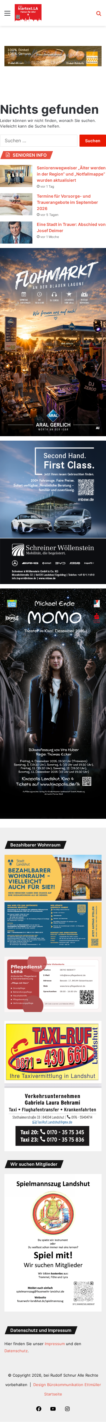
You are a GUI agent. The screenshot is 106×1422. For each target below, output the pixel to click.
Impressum (55, 1343)
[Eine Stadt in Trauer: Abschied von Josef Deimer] (16, 232)
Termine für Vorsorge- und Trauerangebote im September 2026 (67, 202)
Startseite (53, 1394)
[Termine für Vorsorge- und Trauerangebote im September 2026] (16, 204)
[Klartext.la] (28, 13)
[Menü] (7, 15)
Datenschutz (16, 1350)
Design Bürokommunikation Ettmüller (67, 1384)
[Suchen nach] (99, 15)
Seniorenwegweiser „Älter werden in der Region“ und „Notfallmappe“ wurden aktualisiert (71, 174)
